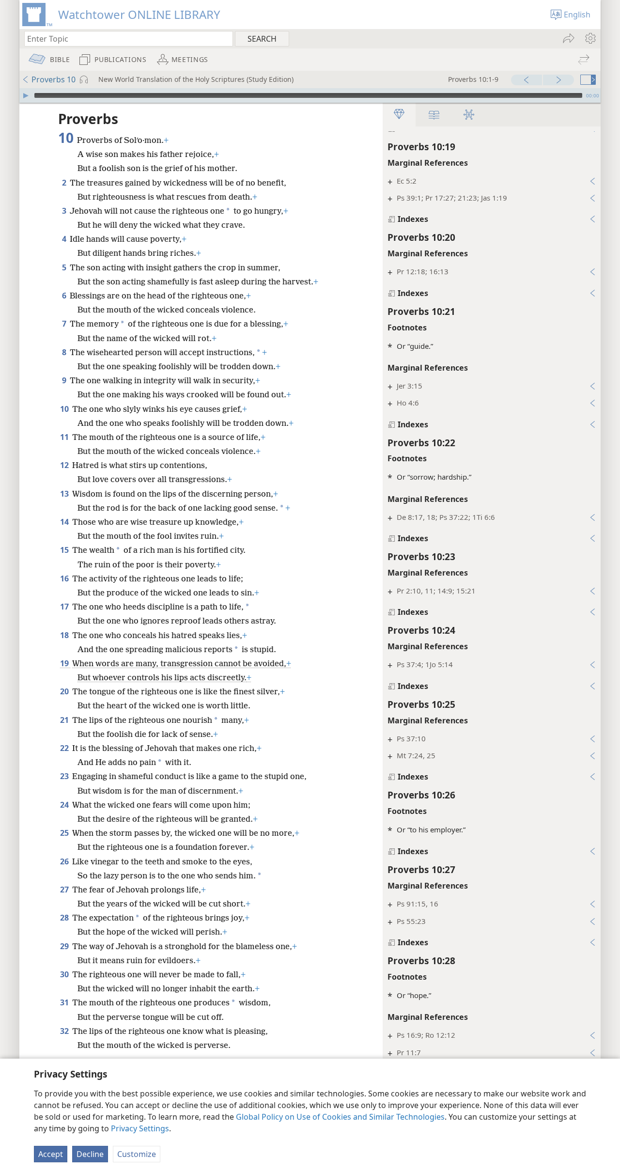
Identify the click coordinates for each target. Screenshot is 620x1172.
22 (65, 748)
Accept (50, 1154)
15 (65, 550)
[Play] (26, 95)
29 (65, 946)
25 (65, 833)
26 (65, 861)
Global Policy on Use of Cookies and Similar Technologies (340, 1116)
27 (65, 889)
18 (65, 635)
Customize (136, 1154)
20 (65, 691)
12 (65, 465)
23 (65, 776)
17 (65, 606)
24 (65, 804)
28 (65, 917)
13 (65, 493)
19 (65, 663)
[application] (310, 95)
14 (65, 521)
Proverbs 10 (53, 79)
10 (65, 409)
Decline (90, 1154)
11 (65, 437)
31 (65, 1002)
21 (65, 720)
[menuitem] (589, 38)
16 (65, 578)
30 (65, 974)
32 (65, 1031)
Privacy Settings (140, 1128)
